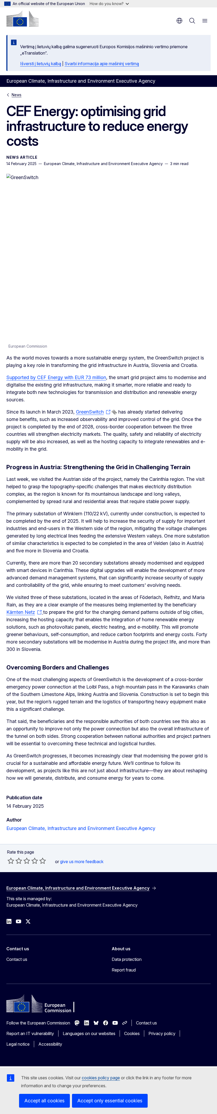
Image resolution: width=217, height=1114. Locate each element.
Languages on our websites (89, 1033)
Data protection (127, 959)
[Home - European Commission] (22, 18)
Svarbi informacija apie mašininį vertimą (102, 63)
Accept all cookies (44, 1100)
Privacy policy (161, 1033)
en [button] (179, 20)
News (16, 94)
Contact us (16, 959)
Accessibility (50, 1044)
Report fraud (124, 970)
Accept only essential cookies (109, 1100)
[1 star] (11, 860)
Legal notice (18, 1044)
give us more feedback (81, 861)
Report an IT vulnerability (30, 1033)
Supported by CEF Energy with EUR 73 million (56, 377)
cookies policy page (101, 1077)
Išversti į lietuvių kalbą (40, 63)
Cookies (132, 1033)
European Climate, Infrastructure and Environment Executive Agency (80, 828)
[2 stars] (15, 860)
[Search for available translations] (114, 412)
